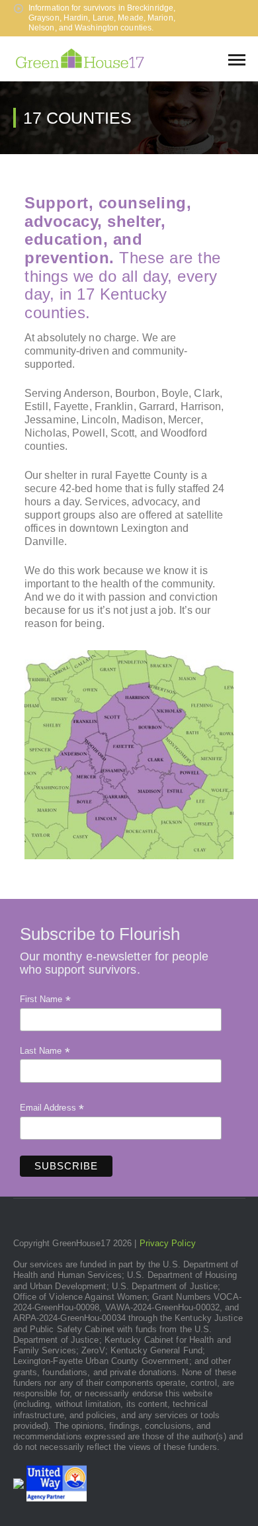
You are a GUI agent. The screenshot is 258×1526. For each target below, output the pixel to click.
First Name (45, 999)
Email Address (52, 1108)
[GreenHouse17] (79, 58)
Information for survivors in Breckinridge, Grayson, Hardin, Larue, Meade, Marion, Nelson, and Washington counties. (101, 17)
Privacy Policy (168, 1243)
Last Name (45, 1051)
